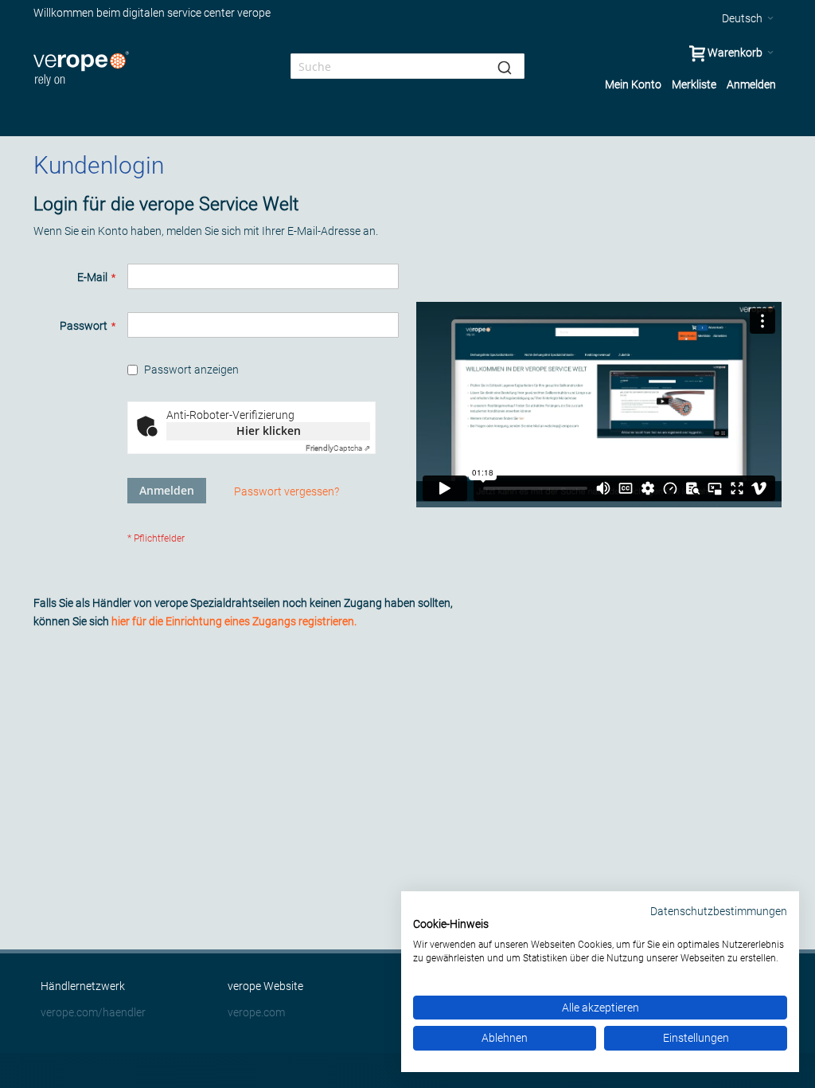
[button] (748, 18)
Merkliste (694, 84)
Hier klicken (268, 430)
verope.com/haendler (93, 1012)
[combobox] (407, 66)
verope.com (256, 1012)
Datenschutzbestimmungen (718, 911)
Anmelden (751, 84)
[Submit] (504, 66)
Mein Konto (633, 84)
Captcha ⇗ (338, 448)
